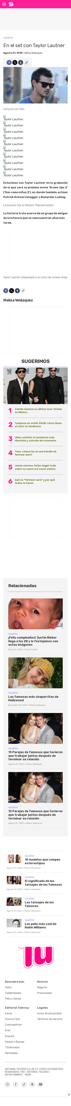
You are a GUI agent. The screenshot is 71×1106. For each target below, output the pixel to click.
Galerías (8, 37)
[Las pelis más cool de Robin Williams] (14, 923)
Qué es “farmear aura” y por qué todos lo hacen (35, 481)
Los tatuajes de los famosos (39, 904)
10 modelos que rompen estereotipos (42, 861)
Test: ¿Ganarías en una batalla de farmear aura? (35, 453)
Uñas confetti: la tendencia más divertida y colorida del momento (35, 439)
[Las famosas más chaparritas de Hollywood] (35, 672)
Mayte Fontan (31, 649)
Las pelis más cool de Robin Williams (40, 925)
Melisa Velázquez (33, 53)
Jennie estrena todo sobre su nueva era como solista (35, 467)
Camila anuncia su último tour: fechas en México (38, 410)
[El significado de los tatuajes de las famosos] (14, 880)
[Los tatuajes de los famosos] (14, 901)
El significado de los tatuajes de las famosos (43, 882)
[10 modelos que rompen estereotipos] (14, 859)
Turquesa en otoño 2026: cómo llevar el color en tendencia (38, 425)
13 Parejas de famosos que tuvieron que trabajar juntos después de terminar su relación (35, 755)
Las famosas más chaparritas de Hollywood (33, 698)
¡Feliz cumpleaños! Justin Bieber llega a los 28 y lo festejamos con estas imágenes (33, 641)
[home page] (10, 4)
